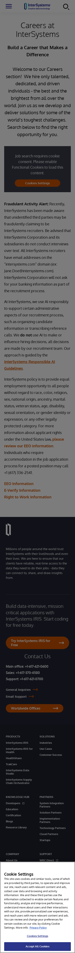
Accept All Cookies (37, 946)
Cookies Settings (37, 936)
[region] (37, 907)
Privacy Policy (38, 927)
